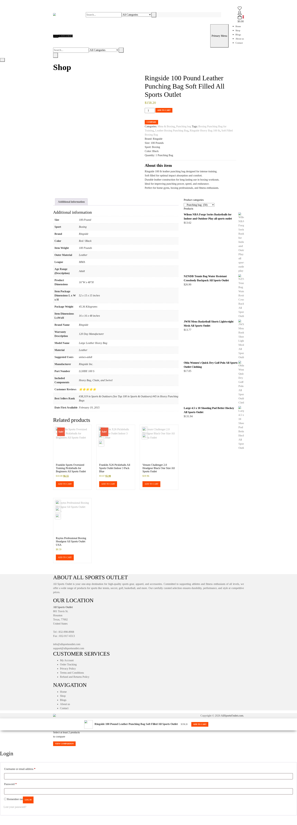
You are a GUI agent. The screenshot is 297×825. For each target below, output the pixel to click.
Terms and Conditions (72, 672)
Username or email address (19, 768)
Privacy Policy (68, 668)
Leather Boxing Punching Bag (171, 130)
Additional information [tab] (71, 201)
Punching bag (183, 126)
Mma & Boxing (166, 126)
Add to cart (163, 110)
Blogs (238, 34)
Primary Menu (219, 35)
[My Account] (240, 12)
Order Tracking (68, 664)
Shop (237, 30)
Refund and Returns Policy (74, 676)
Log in (28, 800)
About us (239, 38)
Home (238, 26)
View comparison (64, 744)
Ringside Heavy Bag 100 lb (205, 130)
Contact (239, 43)
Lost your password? (15, 806)
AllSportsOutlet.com (232, 715)
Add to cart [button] (65, 484)
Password (10, 784)
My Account (67, 660)
